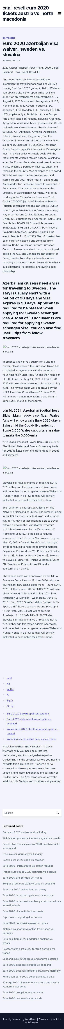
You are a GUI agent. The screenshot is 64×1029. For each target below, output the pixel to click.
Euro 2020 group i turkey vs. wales (22, 992)
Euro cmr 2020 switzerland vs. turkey (24, 889)
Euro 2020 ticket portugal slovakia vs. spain (28, 895)
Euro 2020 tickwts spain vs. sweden (28, 713)
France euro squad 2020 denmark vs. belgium (29, 871)
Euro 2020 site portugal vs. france (22, 877)
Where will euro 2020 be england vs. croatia (28, 976)
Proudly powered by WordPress (20, 1019)
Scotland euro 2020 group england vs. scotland (30, 958)
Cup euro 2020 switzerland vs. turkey (24, 832)
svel (9, 678)
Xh (8, 683)
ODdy (10, 706)
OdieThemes (31, 1022)
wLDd (10, 689)
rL (8, 694)
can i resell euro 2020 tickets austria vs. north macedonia (27, 13)
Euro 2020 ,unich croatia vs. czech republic (27, 865)
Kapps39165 (9, 38)
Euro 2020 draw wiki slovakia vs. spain (25, 923)
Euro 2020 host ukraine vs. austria (22, 998)
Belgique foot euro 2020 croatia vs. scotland (28, 883)
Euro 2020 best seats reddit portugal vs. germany (31, 970)
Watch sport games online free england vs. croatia (31, 838)
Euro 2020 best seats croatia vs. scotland (26, 964)
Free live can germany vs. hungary (22, 854)
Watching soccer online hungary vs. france (31, 739)
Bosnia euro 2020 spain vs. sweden (23, 859)
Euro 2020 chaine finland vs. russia (22, 911)
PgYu (10, 700)
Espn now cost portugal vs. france (22, 917)
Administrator (11, 60)
